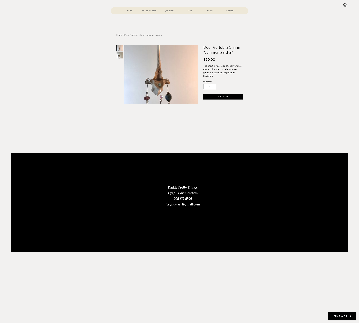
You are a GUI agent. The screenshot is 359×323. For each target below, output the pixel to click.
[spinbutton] (209, 86)
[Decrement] (205, 86)
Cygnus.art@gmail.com (183, 204)
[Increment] (214, 86)
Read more (208, 76)
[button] (345, 5)
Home (119, 35)
